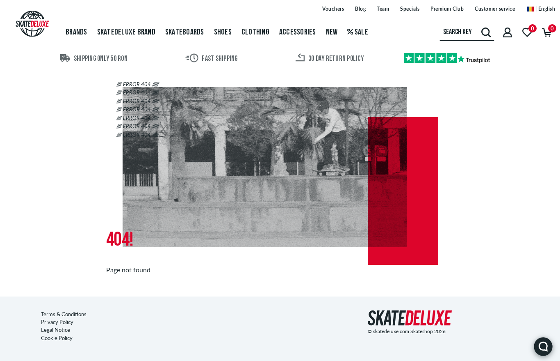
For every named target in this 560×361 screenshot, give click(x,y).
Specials (409, 9)
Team (383, 9)
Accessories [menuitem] (297, 32)
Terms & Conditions (64, 314)
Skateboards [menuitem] (184, 32)
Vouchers (333, 9)
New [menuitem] (332, 32)
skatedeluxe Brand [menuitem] (126, 32)
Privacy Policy (57, 322)
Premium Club (447, 9)
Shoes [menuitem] (223, 32)
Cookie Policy (57, 338)
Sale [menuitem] (360, 32)
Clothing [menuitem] (255, 32)
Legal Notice (55, 330)
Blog (360, 9)
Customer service (495, 9)
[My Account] (507, 32)
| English (544, 9)
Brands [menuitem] (76, 32)
